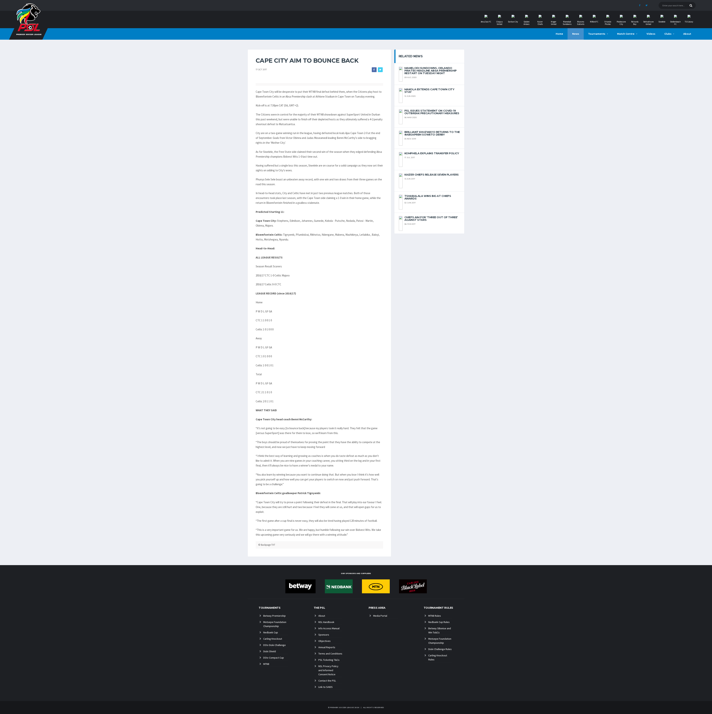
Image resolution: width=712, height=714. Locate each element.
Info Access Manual (328, 628)
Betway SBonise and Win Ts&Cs (439, 630)
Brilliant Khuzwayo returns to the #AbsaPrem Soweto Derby (432, 133)
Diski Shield (269, 651)
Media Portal (380, 615)
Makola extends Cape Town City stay (429, 91)
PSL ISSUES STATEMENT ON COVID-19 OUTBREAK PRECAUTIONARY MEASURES (431, 112)
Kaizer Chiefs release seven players (431, 174)
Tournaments (596, 33)
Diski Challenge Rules (440, 649)
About (687, 33)
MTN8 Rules (434, 615)
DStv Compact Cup (273, 657)
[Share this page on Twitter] (380, 69)
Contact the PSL (327, 680)
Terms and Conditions (330, 653)
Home (559, 33)
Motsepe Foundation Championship (274, 624)
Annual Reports (326, 647)
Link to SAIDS (325, 687)
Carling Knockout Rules (437, 657)
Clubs (667, 33)
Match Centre (625, 33)
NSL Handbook (326, 622)
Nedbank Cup (270, 632)
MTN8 (266, 664)
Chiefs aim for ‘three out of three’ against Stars (431, 219)
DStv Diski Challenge (274, 645)
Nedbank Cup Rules (439, 622)
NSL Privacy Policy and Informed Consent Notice (328, 670)
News (575, 33)
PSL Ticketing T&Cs (328, 660)
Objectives (324, 641)
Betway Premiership (274, 615)
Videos (651, 33)
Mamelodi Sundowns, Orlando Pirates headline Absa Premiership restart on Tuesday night (430, 70)
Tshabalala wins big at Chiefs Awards (427, 197)
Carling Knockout (272, 638)
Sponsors (323, 634)
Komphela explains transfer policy (431, 153)
